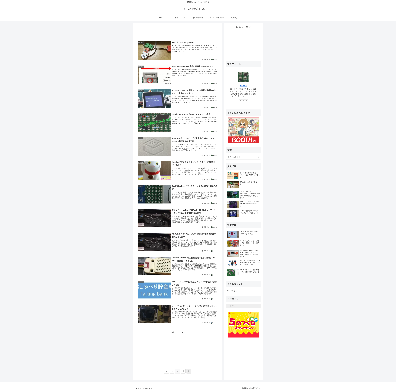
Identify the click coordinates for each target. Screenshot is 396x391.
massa (243, 85)
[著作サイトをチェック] (240, 100)
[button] (258, 157)
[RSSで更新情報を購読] (246, 100)
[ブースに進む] (243, 130)
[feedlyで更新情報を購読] (243, 100)
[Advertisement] (177, 31)
